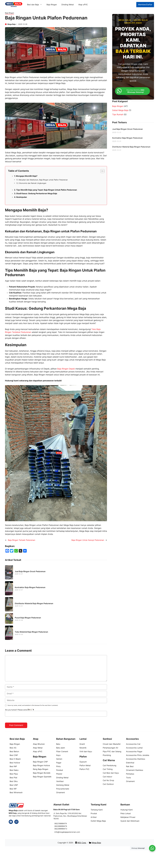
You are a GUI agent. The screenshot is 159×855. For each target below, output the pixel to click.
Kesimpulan (21, 197)
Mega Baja (96, 843)
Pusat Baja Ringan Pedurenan (28, 617)
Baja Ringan (52, 4)
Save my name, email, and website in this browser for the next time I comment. (33, 705)
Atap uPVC (83, 4)
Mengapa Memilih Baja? (26, 176)
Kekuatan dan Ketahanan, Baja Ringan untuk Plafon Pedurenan (43, 180)
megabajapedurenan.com (69, 832)
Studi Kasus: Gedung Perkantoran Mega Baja (36, 193)
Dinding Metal (67, 4)
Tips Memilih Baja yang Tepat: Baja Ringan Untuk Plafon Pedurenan (46, 190)
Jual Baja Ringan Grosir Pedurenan (30, 571)
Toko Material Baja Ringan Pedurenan (31, 632)
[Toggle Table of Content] (101, 171)
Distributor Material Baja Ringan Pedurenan (34, 603)
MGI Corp (81, 843)
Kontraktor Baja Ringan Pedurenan (30, 587)
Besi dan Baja (33, 4)
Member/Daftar (145, 4)
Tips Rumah (117, 114)
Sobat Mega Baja (120, 110)
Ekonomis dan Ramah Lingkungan (32, 183)
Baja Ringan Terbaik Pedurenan (21, 540)
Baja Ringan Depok (66, 369)
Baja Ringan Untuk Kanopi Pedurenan (87, 540)
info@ (56, 832)
